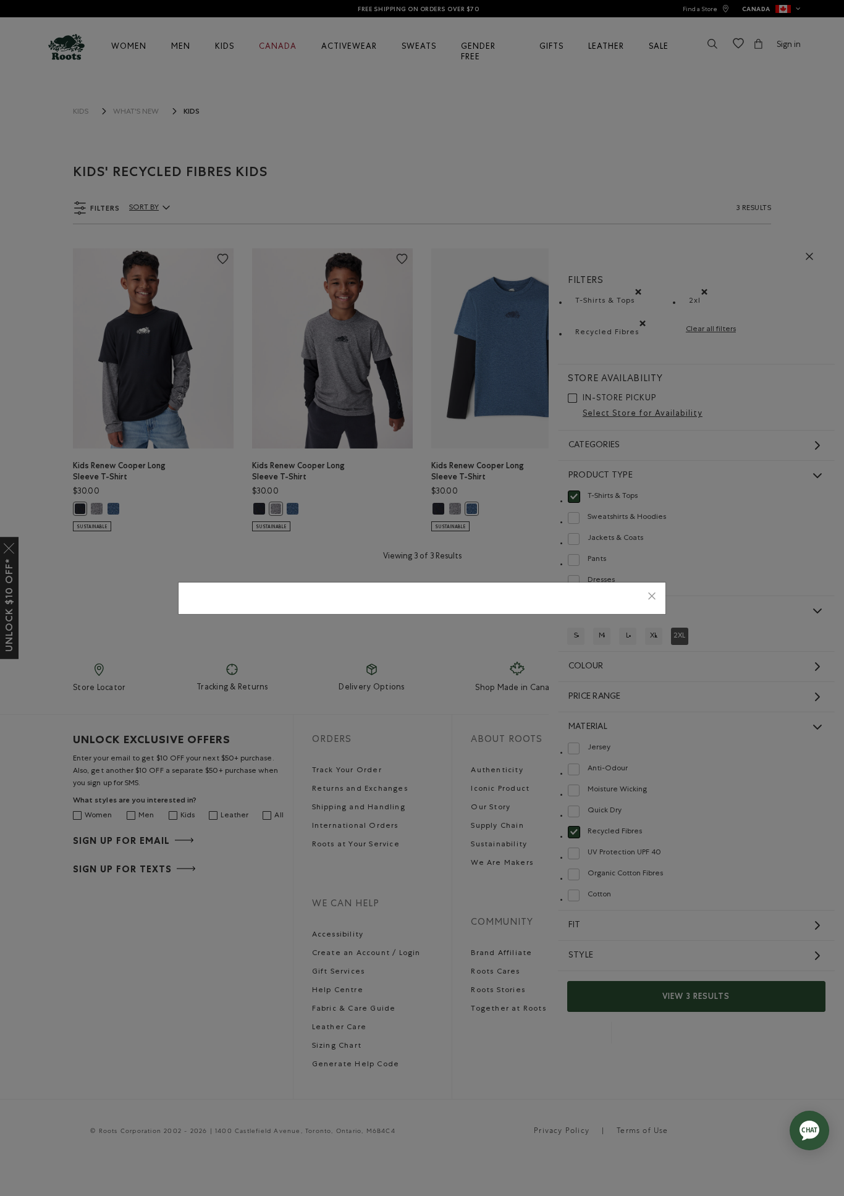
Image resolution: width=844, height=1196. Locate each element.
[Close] (652, 598)
